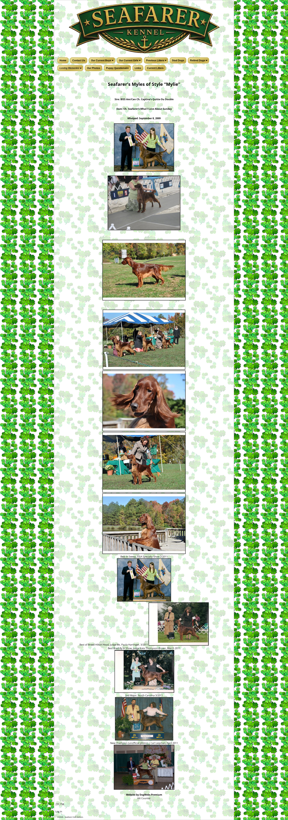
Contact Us (78, 60)
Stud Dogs (178, 60)
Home (63, 60)
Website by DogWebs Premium (144, 794)
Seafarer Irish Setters (74, 817)
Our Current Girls (128, 60)
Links (138, 68)
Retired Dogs (197, 60)
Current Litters (155, 68)
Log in (58, 811)
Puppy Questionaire (117, 68)
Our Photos (93, 68)
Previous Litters (155, 60)
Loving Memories (69, 68)
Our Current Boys (101, 60)
